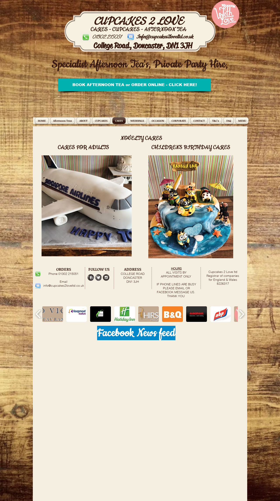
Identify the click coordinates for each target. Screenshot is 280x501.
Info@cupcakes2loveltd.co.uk (164, 36)
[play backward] (38, 314)
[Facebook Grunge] (91, 277)
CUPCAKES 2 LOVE (138, 21)
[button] (158, 120)
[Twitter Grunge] (98, 277)
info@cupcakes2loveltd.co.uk (63, 286)
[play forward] (242, 314)
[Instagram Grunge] (106, 277)
